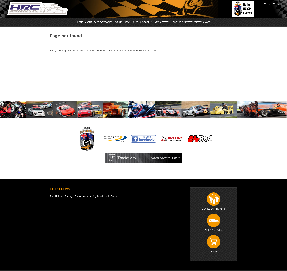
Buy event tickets (214, 208)
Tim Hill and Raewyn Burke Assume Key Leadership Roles (83, 196)
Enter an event (213, 230)
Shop (213, 251)
